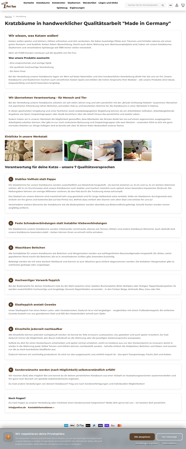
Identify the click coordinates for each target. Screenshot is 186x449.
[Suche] (163, 5)
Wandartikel (89, 2)
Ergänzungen (77, 7)
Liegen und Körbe (108, 2)
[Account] (177, 5)
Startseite (29, 2)
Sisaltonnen (74, 2)
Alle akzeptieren (142, 437)
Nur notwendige (169, 437)
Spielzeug (62, 7)
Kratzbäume (43, 2)
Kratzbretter (58, 2)
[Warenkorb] (183, 5)
